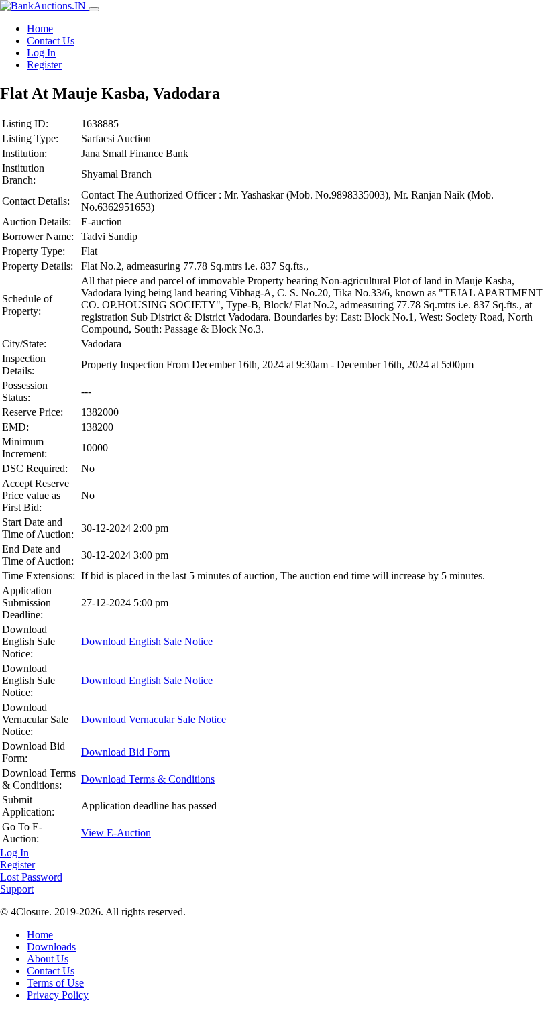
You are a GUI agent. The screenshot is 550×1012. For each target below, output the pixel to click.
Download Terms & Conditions (148, 779)
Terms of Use (55, 983)
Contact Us (50, 40)
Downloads (51, 946)
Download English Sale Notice (147, 641)
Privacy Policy (58, 995)
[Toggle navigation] (94, 9)
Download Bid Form (125, 752)
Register (44, 64)
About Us (47, 958)
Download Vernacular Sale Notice (153, 719)
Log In (41, 52)
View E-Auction (116, 832)
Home (40, 28)
